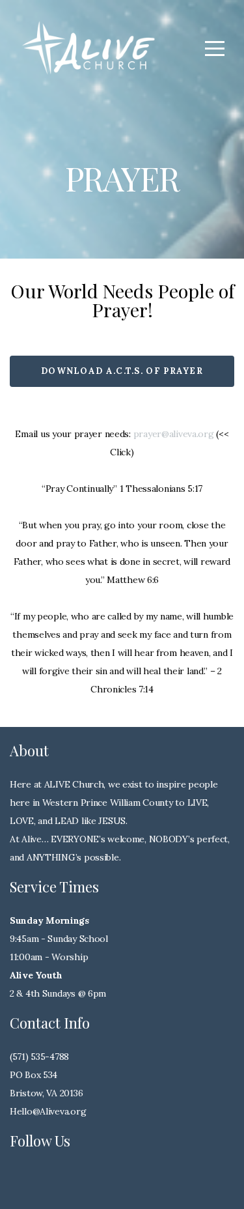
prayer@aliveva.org (173, 434)
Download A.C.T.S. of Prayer (122, 371)
